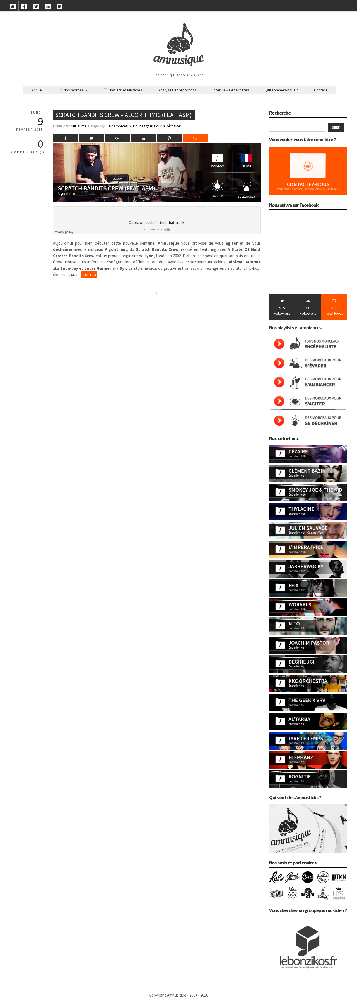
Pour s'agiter (142, 126)
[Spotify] (59, 8)
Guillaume (78, 126)
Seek (336, 127)
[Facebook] (24, 8)
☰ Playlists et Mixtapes (122, 90)
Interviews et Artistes (231, 90)
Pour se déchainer (167, 126)
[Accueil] (13, 8)
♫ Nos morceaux (73, 90)
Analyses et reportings (177, 90)
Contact (320, 90)
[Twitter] (36, 8)
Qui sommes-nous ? (281, 90)
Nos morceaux (120, 126)
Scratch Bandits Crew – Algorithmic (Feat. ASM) (123, 115)
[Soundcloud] (48, 8)
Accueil (38, 90)
